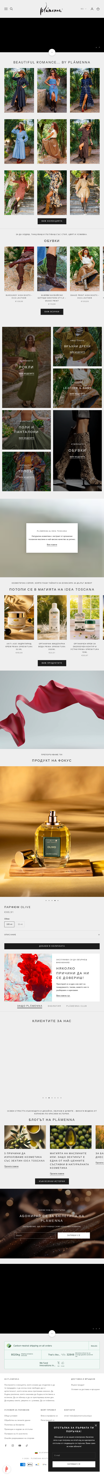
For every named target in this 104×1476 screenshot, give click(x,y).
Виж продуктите (52, 663)
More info (94, 1345)
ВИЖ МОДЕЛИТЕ (26, 373)
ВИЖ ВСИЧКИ (52, 312)
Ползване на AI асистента (15, 1433)
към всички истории (52, 1181)
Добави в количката (52, 946)
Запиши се (74, 1464)
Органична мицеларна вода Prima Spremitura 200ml (52, 646)
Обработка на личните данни (17, 1420)
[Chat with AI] (7, 1469)
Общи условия (10, 1415)
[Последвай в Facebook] (5, 1445)
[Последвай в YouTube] (19, 1445)
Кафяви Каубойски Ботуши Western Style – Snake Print (52, 298)
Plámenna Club (76, 1006)
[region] (52, 26)
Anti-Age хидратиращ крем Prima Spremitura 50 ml (19, 646)
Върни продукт (77, 1385)
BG (82, 9)
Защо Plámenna (30, 1006)
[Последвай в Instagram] (12, 1445)
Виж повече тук (63, 995)
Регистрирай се (47, 1420)
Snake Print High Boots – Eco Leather (84, 296)
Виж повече (52, 544)
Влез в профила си (49, 1415)
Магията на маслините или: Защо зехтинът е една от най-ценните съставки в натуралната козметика (69, 1160)
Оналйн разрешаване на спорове (19, 1438)
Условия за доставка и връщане (85, 1389)
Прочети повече (11, 1166)
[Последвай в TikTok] (26, 1445)
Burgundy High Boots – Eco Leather (19, 296)
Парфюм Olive (17, 907)
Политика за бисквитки (14, 1424)
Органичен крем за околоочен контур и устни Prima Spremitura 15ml (85, 648)
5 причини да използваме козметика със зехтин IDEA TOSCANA (24, 1157)
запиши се (73, 1235)
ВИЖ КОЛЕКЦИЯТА (52, 221)
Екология (54, 1006)
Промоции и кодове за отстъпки (18, 1429)
